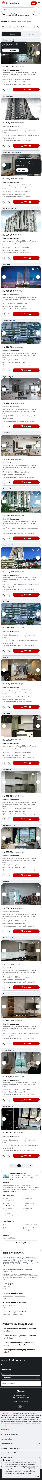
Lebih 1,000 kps (17, 1314)
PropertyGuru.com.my (8, 1413)
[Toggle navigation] (39, 3)
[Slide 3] (19, 61)
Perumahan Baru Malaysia (10, 1448)
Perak (9, 1286)
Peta (32, 34)
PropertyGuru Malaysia (9, 1434)
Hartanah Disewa (7, 1444)
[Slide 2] (17, 61)
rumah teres (19, 1260)
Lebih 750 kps (7, 1314)
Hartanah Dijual (6, 1439)
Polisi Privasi (31, 1467)
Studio (5, 1305)
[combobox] (20, 10)
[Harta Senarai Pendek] (37, 44)
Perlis (4, 1286)
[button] (4, 21)
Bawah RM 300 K (20, 1296)
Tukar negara (6, 1374)
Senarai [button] (12, 34)
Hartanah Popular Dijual (9, 1453)
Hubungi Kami (6, 1369)
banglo (17, 1262)
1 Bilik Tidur (12, 1305)
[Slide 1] (16, 61)
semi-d (12, 1262)
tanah (25, 1262)
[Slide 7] (25, 61)
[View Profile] (21, 40)
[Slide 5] (22, 61)
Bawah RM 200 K (8, 1296)
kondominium (28, 1260)
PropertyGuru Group (8, 1365)
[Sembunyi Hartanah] (33, 44)
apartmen (6, 1262)
